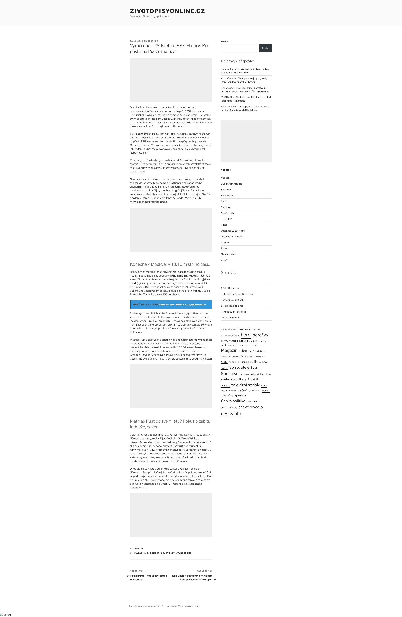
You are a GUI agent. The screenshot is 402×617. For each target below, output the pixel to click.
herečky (260, 335)
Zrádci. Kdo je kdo (230, 288)
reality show (257, 362)
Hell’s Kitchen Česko (230, 336)
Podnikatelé (260, 357)
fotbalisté (256, 329)
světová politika (232, 379)
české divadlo (251, 407)
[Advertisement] (171, 80)
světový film (253, 379)
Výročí (138, 549)
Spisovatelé (227, 195)
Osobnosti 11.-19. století (233, 230)
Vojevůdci (225, 391)
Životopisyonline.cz (167, 11)
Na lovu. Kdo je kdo (230, 317)
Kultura (240, 345)
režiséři (224, 368)
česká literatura (229, 407)
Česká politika (228, 213)
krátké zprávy (228, 345)
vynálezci (235, 391)
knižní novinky (259, 341)
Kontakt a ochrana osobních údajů (146, 606)
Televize (225, 385)
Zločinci (225, 242)
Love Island (251, 345)
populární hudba (238, 361)
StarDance (245, 374)
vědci (257, 390)
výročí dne (184, 553)
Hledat (224, 41)
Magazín (139, 553)
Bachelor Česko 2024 (232, 300)
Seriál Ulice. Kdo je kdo (232, 305)
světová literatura (261, 374)
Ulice (264, 385)
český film (231, 413)
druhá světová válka (239, 329)
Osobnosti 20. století (161, 553)
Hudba (224, 224)
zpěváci (240, 395)
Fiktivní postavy (229, 254)
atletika (224, 329)
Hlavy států (226, 219)
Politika (224, 362)
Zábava (225, 248)
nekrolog (245, 351)
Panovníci (226, 207)
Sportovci (226, 189)
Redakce (153, 41)
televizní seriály (245, 384)
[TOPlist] (5, 615)
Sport (223, 201)
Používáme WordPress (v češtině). (183, 606)
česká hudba (253, 401)
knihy (249, 341)
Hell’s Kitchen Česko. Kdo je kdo (237, 294)
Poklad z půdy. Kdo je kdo (233, 311)
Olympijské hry (259, 351)
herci (246, 335)
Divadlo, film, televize (231, 183)
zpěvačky (227, 395)
